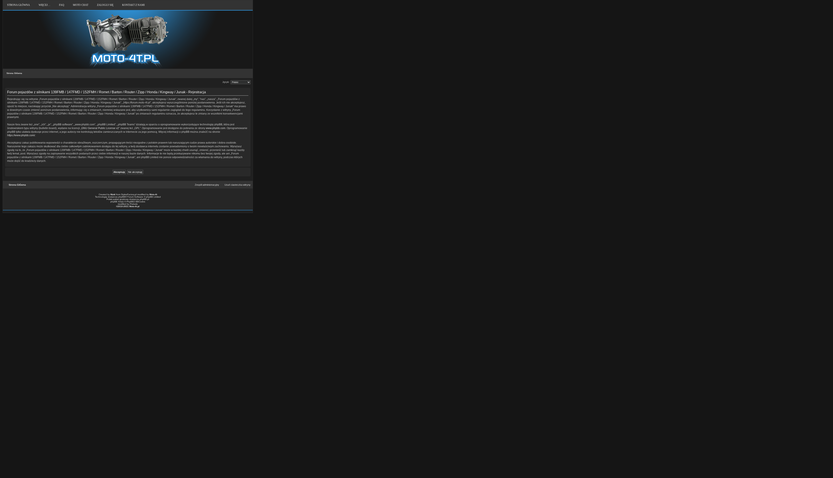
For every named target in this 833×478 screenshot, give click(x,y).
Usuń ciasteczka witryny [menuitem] (238, 184)
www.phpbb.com (215, 128)
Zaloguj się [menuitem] (105, 5)
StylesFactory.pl (129, 194)
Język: (226, 82)
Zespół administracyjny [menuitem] (207, 184)
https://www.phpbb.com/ (21, 135)
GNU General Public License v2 (100, 128)
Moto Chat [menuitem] (80, 5)
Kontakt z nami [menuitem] (133, 5)
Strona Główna (14, 73)
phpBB (121, 197)
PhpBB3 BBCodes (135, 201)
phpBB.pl (144, 199)
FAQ (61, 5)
